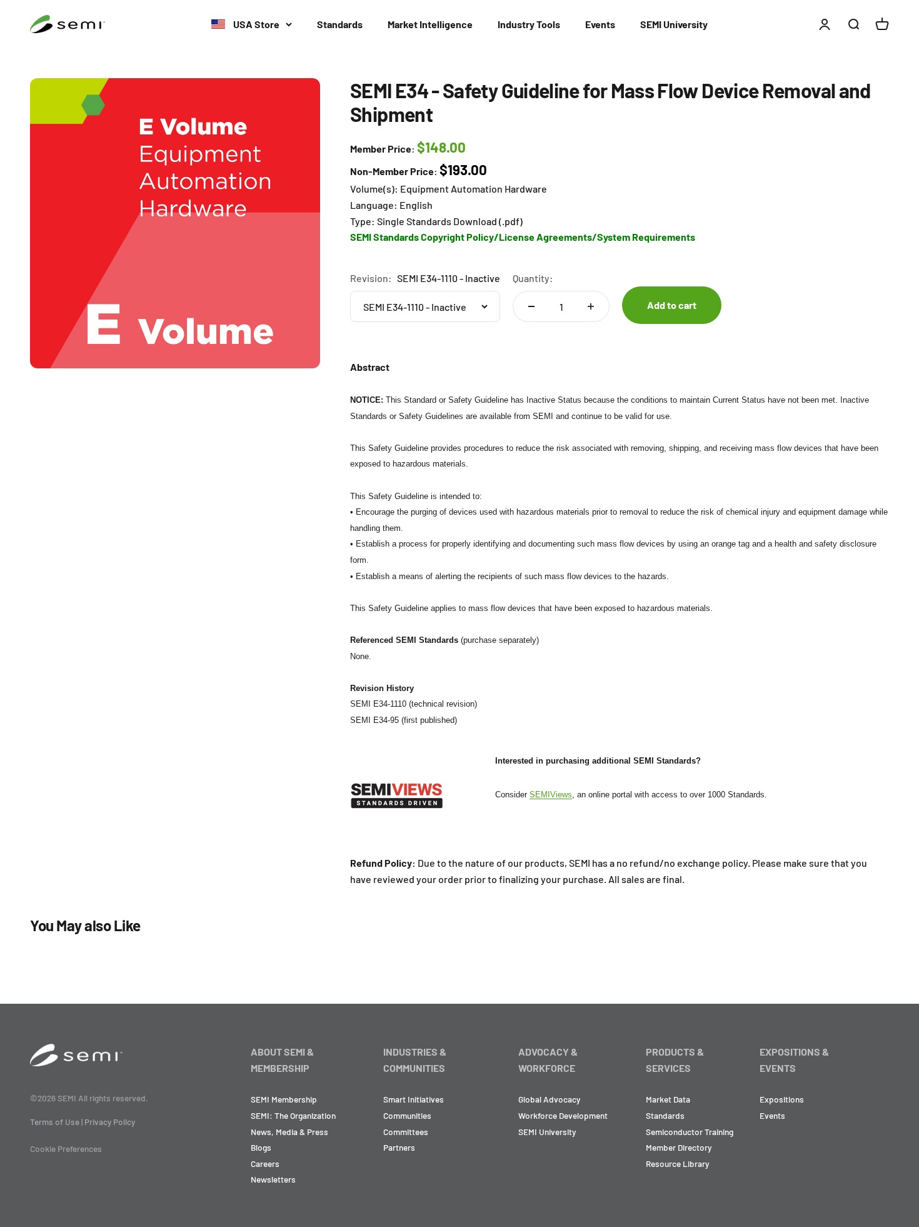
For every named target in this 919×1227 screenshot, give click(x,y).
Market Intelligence (430, 24)
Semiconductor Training (689, 1131)
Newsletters (273, 1179)
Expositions (782, 1099)
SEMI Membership (284, 1099)
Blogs (261, 1147)
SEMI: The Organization (293, 1115)
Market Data (668, 1099)
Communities (407, 1115)
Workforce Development (563, 1115)
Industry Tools (529, 24)
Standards (340, 24)
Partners (399, 1147)
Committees (405, 1131)
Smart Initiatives (413, 1099)
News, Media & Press (289, 1131)
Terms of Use (54, 1121)
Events (600, 24)
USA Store (255, 24)
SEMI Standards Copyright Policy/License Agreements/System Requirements (522, 237)
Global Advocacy (549, 1099)
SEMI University (674, 24)
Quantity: (533, 278)
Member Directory (678, 1147)
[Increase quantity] (591, 306)
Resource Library (677, 1163)
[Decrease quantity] (531, 306)
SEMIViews (551, 794)
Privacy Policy (109, 1121)
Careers (265, 1163)
